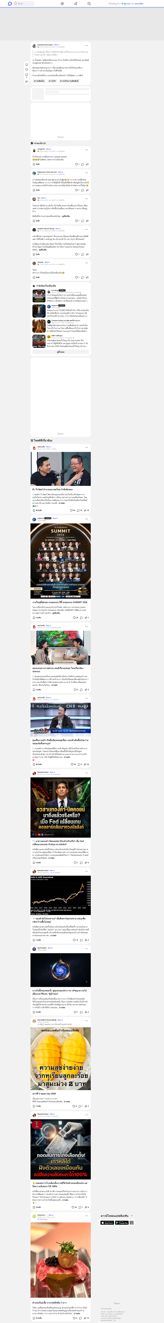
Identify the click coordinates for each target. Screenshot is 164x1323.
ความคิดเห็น (39, 81)
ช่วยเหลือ (110, 1312)
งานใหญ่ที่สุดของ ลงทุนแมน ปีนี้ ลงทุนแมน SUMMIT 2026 (59, 602)
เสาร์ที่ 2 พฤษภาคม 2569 (44, 1093)
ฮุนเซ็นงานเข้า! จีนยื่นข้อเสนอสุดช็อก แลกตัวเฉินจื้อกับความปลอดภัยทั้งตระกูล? (60, 742)
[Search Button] (15, 3)
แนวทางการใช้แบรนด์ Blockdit (110, 1318)
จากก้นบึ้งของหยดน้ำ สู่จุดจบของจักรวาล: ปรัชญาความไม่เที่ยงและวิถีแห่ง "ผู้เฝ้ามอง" (59, 992)
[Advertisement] (82, 24)
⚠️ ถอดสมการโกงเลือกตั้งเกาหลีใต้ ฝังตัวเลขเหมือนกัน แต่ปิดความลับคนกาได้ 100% (59, 1185)
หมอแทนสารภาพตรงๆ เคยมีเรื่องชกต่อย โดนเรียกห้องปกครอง (57, 670)
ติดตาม (56, 45)
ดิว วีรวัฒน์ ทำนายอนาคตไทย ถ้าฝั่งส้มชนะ (52, 489)
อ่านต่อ (62, 503)
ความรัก (52, 81)
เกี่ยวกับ (103, 1312)
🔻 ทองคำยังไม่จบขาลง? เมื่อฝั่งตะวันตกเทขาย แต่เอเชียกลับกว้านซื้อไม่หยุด (58, 920)
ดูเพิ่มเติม (66, 216)
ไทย (114, 1320)
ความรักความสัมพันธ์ (69, 81)
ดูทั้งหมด (60, 352)
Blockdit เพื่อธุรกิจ (106, 1320)
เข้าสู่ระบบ (125, 3)
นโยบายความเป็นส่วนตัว (108, 1316)
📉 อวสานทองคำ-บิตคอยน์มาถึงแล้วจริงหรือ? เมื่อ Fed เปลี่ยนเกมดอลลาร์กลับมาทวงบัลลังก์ (58, 843)
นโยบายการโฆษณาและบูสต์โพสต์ (111, 1314)
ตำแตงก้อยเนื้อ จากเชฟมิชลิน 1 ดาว (49, 1302)
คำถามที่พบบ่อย (119, 1312)
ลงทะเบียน (139, 3)
